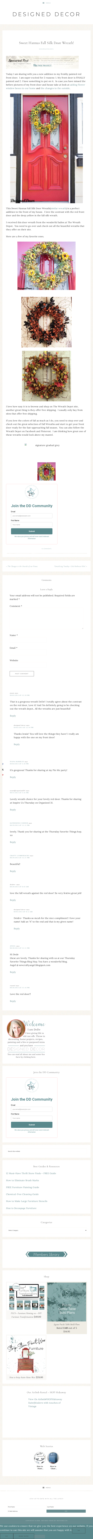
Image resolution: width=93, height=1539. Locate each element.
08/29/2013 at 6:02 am (19, 886)
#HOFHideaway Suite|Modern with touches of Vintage (45, 1403)
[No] (39, 1536)
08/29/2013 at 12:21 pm (20, 857)
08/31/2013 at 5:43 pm (19, 792)
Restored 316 (62, 1520)
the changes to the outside (55, 88)
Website (14, 660)
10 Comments (46, 549)
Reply (13, 715)
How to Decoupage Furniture (21, 1208)
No (6, 1536)
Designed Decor (46, 14)
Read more (24, 1536)
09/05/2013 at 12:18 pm (20, 695)
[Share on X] (2, 769)
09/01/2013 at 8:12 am (23, 911)
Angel (13, 946)
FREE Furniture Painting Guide (22, 1187)
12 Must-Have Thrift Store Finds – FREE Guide (31, 1173)
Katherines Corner (19, 823)
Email (13, 647)
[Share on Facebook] (2, 764)
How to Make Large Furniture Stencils (26, 1201)
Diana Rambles (17, 761)
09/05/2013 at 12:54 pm (24, 727)
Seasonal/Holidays (46, 49)
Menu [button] (48, 3)
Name (14, 635)
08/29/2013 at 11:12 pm (20, 825)
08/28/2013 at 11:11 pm (20, 948)
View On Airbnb (36, 1399)
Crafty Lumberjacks (19, 855)
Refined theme (47, 1520)
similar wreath (58, 208)
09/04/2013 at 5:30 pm (19, 764)
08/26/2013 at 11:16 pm (20, 987)
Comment (16, 606)
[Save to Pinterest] (2, 775)
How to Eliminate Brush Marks (22, 1180)
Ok (79, 1530)
